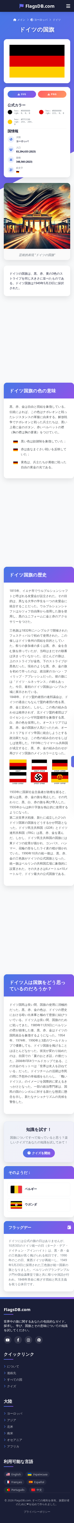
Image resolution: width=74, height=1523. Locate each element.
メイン (21, 19)
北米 (10, 1427)
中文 (39, 1490)
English (16, 1474)
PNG (54, 94)
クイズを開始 (41, 1153)
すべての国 (14, 1379)
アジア (11, 1420)
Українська (40, 1474)
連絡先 (11, 1373)
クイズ (11, 1386)
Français (16, 1482)
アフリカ (13, 1446)
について (13, 1366)
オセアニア (14, 1440)
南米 (10, 1433)
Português (17, 1490)
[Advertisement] (37, 338)
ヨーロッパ (40, 19)
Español (39, 1482)
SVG (23, 94)
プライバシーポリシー (37, 1511)
